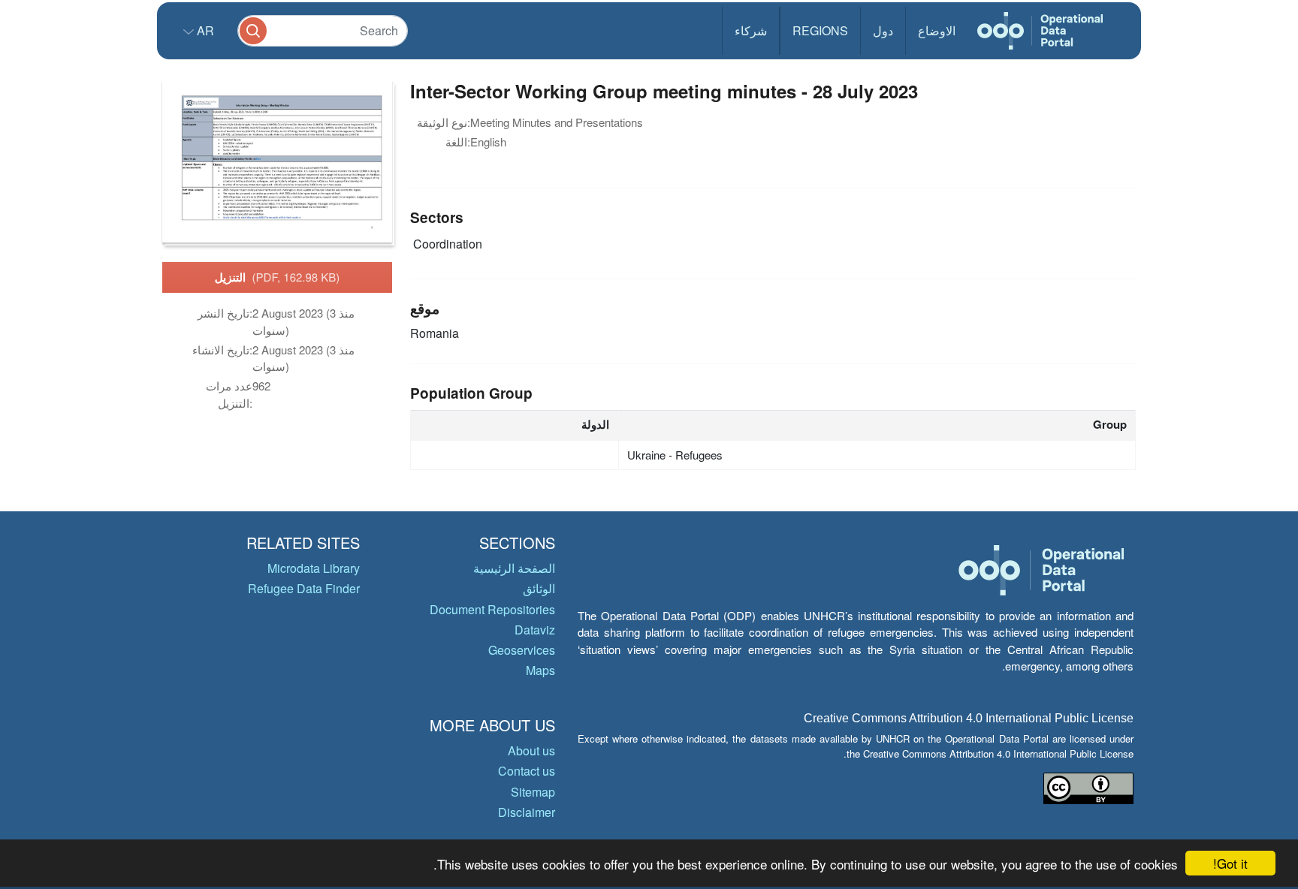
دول (883, 30)
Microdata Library (313, 568)
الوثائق (539, 588)
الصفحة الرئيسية (514, 568)
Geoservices (521, 649)
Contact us (526, 770)
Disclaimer (526, 812)
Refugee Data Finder (304, 588)
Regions (820, 30)
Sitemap (533, 791)
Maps (540, 670)
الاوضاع (936, 30)
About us (531, 750)
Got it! (1230, 863)
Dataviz (535, 629)
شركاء (751, 30)
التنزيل (277, 277)
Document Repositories (492, 609)
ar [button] (204, 30)
